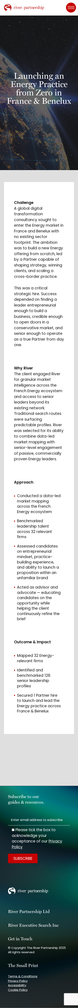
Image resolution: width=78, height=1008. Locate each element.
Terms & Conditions (22, 976)
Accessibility (17, 985)
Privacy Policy (18, 981)
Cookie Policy (18, 990)
